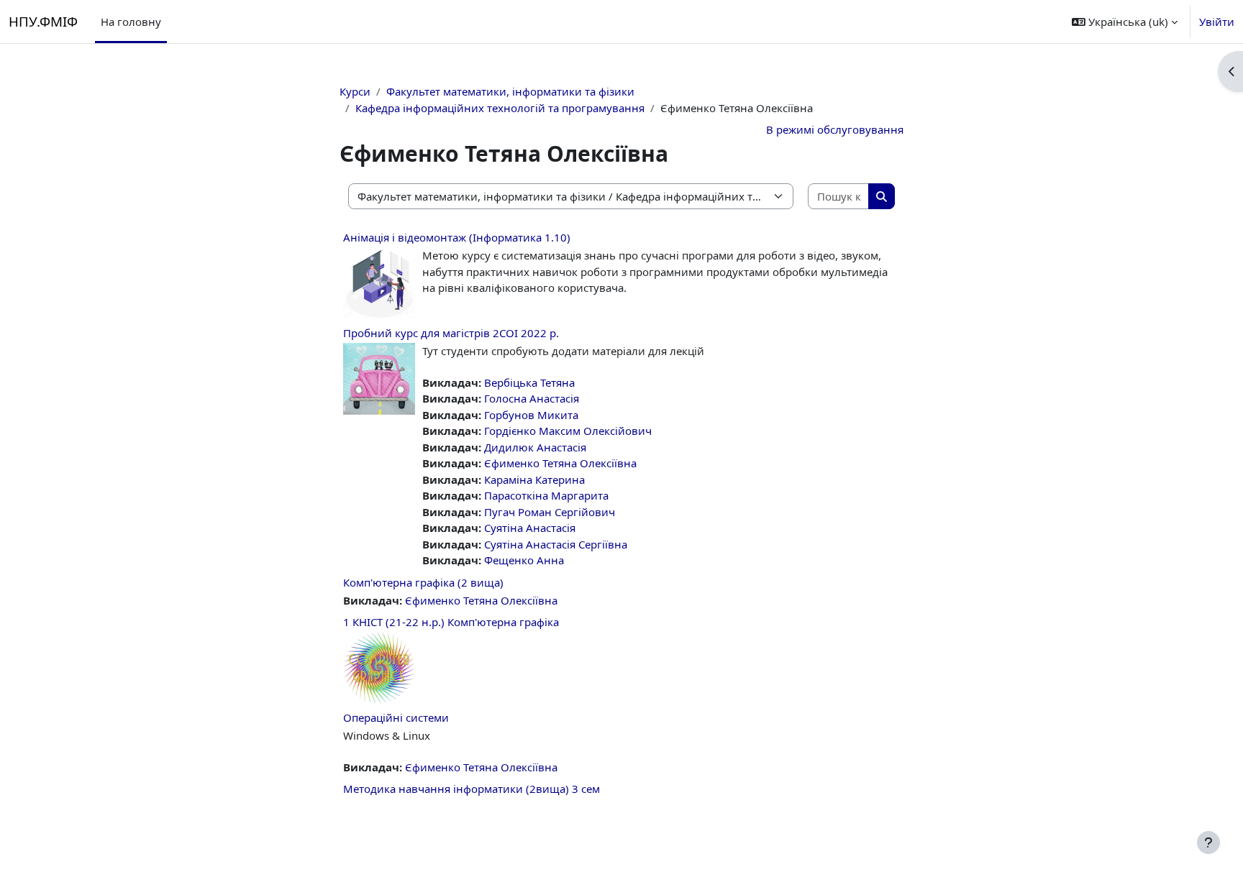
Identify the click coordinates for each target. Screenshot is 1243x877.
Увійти (1216, 21)
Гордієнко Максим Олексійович (568, 430)
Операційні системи (396, 717)
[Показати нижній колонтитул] (1208, 842)
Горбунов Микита (531, 415)
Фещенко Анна (524, 560)
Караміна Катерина (534, 479)
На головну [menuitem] (131, 21)
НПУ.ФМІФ (43, 21)
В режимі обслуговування (834, 129)
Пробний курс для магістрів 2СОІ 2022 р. (451, 333)
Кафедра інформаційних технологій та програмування (500, 108)
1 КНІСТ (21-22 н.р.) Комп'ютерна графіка (451, 622)
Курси (355, 91)
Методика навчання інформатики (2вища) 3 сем (471, 788)
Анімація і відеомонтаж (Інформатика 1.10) (456, 237)
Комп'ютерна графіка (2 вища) (423, 582)
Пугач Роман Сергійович (549, 512)
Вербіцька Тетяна (529, 382)
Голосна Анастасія (531, 398)
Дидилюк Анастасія (535, 447)
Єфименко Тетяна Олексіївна (560, 463)
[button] (1124, 21)
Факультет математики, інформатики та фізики (510, 91)
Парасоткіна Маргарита (546, 495)
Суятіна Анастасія (529, 527)
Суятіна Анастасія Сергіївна (555, 544)
